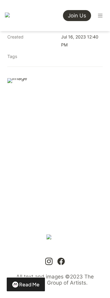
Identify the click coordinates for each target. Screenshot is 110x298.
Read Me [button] (29, 284)
